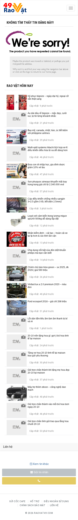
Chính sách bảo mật (32, 505)
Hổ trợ (34, 501)
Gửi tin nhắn (40, 472)
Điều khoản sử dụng (56, 501)
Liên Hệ (54, 505)
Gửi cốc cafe (17, 501)
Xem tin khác (41, 463)
